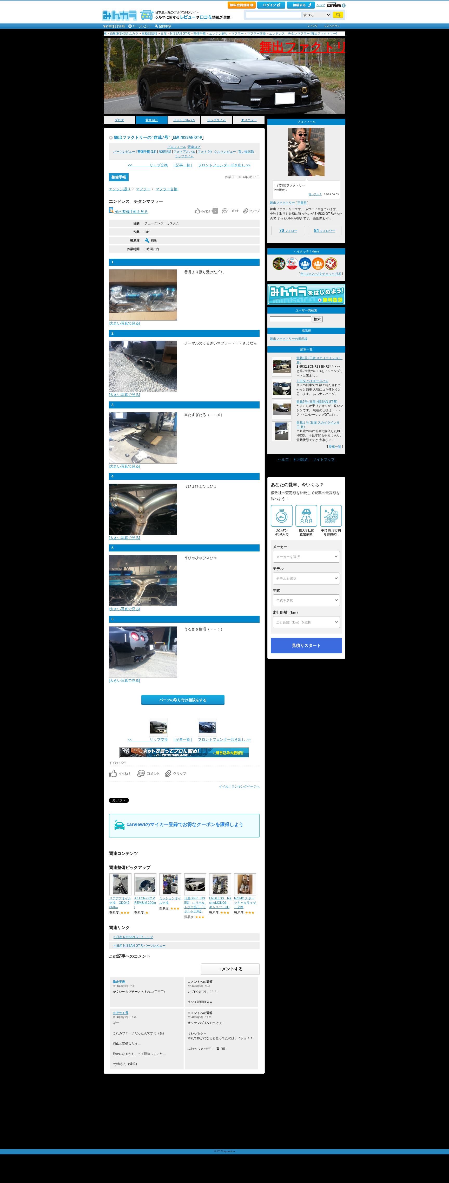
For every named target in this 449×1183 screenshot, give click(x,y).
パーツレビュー (124, 151)
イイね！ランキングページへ (239, 786)
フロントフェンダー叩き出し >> (224, 165)
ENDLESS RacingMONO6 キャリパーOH (220, 902)
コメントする (230, 969)
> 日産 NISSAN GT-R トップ (133, 937)
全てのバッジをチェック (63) (320, 274)
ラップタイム (216, 120)
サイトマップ (324, 459)
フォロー (288, 230)
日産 (164, 33)
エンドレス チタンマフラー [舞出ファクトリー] (303, 33)
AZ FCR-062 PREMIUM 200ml (145, 902)
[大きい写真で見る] (124, 323)
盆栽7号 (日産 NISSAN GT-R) (316, 402)
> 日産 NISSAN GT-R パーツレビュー (140, 945)
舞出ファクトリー (310, 47)
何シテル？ (315, 194)
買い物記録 (246, 151)
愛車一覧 (335, 446)
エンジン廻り (218, 33)
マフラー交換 (256, 33)
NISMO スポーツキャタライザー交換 (245, 902)
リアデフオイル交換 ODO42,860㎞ (120, 902)
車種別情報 (149, 33)
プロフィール (176, 147)
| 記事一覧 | (183, 165)
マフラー (237, 33)
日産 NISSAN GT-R (187, 137)
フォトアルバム (184, 120)
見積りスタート (306, 645)
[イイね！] (202, 210)
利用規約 (301, 459)
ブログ (119, 120)
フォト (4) (205, 151)
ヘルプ (320, 4)
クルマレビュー (225, 151)
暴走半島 (119, 982)
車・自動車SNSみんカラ (121, 33)
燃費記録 (165, 151)
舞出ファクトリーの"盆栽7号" (142, 137)
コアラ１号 (120, 1013)
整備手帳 (199, 33)
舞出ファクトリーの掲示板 (288, 339)
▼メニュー (249, 120)
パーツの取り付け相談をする (183, 700)
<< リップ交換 (148, 165)
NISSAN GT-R (180, 33)
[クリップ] (251, 210)
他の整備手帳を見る (131, 212)
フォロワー (324, 230)
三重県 (302, 203)
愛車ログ (194, 147)
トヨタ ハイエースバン (312, 381)
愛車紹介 (152, 120)
